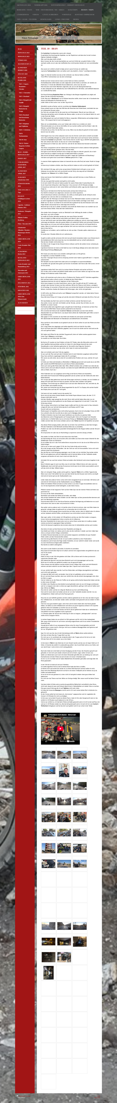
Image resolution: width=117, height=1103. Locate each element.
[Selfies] (80, 801)
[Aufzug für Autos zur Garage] (64, 941)
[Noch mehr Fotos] (48, 817)
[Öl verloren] (48, 973)
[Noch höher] (64, 926)
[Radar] (80, 755)
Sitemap (28, 1096)
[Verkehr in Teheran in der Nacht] (48, 941)
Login (98, 1096)
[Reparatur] (80, 941)
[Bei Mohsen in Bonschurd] (64, 770)
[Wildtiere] (80, 786)
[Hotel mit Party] (48, 848)
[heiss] (48, 786)
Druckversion (22, 1096)
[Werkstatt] (64, 957)
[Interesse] (64, 832)
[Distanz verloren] (48, 863)
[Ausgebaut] (48, 957)
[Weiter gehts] (80, 770)
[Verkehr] (48, 832)
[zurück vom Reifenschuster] (80, 848)
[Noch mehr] (48, 801)
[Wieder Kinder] (80, 832)
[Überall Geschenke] (80, 864)
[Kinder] (64, 817)
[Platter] (64, 848)
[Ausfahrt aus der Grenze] (48, 755)
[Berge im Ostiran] (64, 755)
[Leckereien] (64, 786)
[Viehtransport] (48, 770)
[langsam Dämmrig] (80, 926)
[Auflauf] (64, 864)
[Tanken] (64, 801)
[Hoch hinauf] (48, 926)
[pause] (80, 817)
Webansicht (97, 1097)
